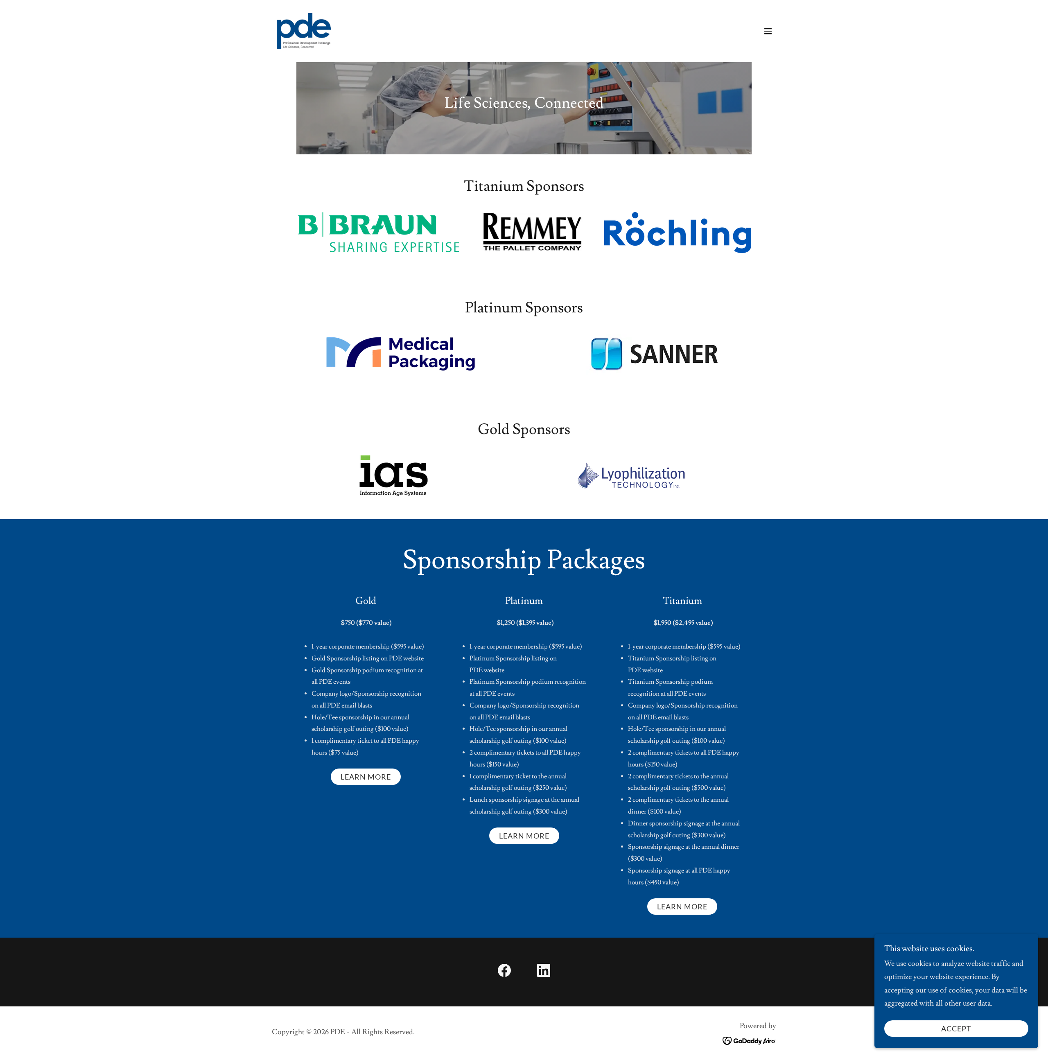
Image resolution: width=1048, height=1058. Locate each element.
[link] (304, 29)
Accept (956, 1028)
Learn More (366, 776)
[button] (768, 31)
